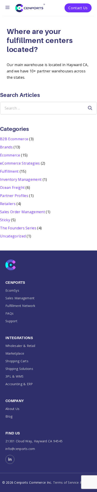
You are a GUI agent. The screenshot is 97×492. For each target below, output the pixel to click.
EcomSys (12, 290)
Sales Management (20, 298)
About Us (12, 409)
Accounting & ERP (19, 384)
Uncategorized (13, 236)
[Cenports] (30, 7)
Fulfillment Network (20, 306)
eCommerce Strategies (20, 163)
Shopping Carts (16, 361)
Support (11, 321)
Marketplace (14, 353)
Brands (6, 147)
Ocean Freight (12, 187)
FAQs (9, 313)
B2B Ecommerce (14, 138)
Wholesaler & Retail (20, 346)
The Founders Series (18, 228)
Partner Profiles (14, 195)
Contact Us (78, 7)
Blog (8, 416)
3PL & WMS (14, 376)
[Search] (90, 108)
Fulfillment (9, 171)
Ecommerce (10, 155)
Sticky (5, 219)
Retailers (8, 203)
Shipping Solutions (19, 369)
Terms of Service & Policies (74, 482)
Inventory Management (21, 179)
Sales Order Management (22, 211)
